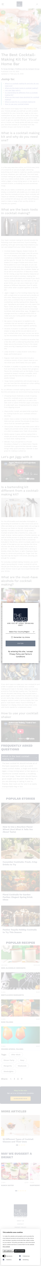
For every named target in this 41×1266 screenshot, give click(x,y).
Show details (6, 1247)
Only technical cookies (9, 1251)
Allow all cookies (19, 1251)
